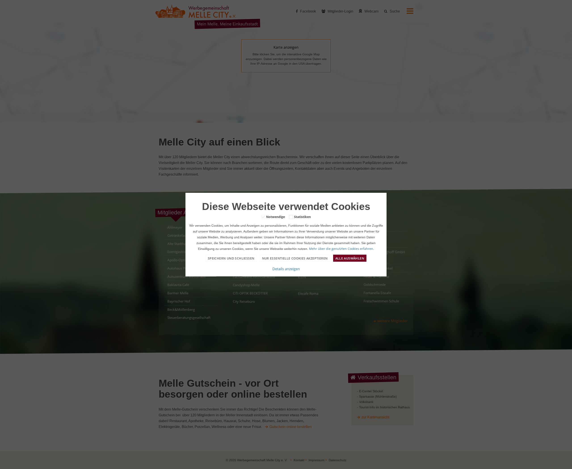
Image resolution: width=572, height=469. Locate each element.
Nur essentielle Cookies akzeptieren (295, 258)
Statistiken (302, 216)
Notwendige (275, 216)
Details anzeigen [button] (286, 268)
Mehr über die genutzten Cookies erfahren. (341, 248)
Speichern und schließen (231, 258)
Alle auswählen (349, 258)
